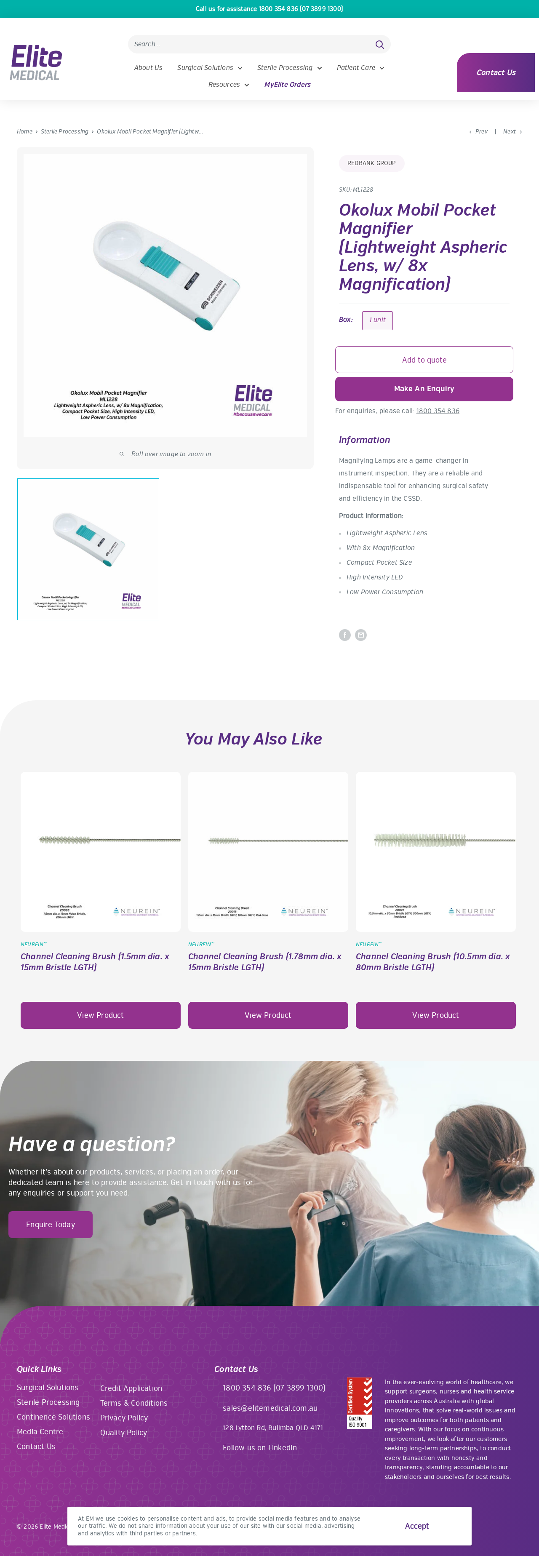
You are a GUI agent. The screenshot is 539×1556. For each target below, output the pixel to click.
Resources (224, 84)
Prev (481, 131)
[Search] (380, 44)
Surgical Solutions (205, 68)
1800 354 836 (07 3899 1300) (274, 1388)
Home (24, 131)
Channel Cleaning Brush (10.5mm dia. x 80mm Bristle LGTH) (433, 962)
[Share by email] (361, 635)
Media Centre (40, 1431)
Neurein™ (34, 944)
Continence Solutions (53, 1417)
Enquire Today (50, 1224)
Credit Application (131, 1388)
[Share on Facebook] (345, 635)
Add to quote (424, 360)
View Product (100, 1015)
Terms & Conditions (134, 1403)
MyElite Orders (287, 84)
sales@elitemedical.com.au (270, 1408)
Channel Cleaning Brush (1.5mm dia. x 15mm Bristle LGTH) (95, 962)
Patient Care (356, 68)
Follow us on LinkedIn (260, 1447)
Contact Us (495, 72)
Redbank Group (371, 163)
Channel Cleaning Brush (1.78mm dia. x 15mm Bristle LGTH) (265, 962)
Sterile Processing (285, 68)
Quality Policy (123, 1432)
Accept (417, 1526)
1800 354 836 (437, 411)
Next (509, 131)
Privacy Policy (124, 1418)
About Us (148, 68)
